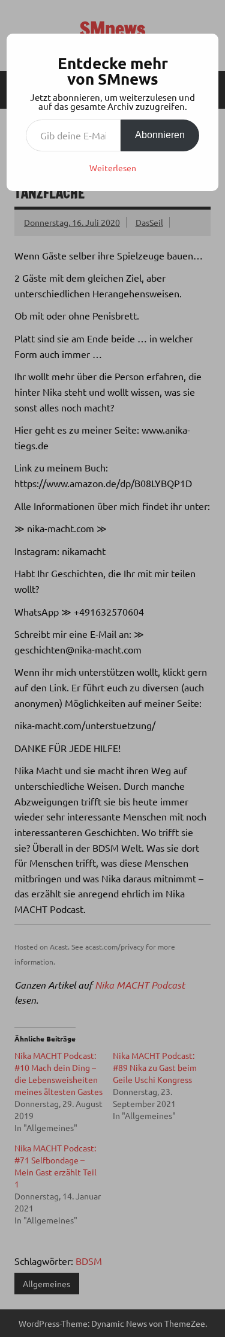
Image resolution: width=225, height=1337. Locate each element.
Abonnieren (160, 135)
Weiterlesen (112, 167)
